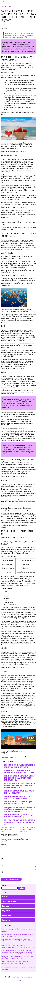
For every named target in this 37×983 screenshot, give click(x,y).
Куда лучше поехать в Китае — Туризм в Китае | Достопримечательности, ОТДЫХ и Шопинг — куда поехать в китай (18, 946)
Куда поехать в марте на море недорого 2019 (15, 37)
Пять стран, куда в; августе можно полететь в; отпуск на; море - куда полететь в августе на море (19, 822)
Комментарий (4, 844)
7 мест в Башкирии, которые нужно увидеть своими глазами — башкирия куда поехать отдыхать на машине (17, 962)
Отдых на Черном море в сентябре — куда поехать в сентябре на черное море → (28, 829)
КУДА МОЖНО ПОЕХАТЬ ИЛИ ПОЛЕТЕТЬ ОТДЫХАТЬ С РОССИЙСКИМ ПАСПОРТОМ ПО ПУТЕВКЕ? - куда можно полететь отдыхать (19, 809)
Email (2, 865)
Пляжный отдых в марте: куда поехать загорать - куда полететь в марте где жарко (19, 771)
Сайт (2, 872)
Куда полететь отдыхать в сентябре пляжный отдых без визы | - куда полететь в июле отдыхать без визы (19, 778)
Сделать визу (6, 920)
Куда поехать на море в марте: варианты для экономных (18, 35)
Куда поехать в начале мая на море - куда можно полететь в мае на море (18, 803)
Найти (22, 888)
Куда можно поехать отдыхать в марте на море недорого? (18, 33)
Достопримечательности (9, 901)
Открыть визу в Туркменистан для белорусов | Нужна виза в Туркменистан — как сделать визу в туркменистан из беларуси (17, 952)
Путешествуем (6, 915)
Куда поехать (6, 906)
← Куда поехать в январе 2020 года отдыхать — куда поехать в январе (8, 829)
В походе (5, 897)
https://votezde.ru (16, 977)
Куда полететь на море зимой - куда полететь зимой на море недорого (19, 792)
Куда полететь (6, 911)
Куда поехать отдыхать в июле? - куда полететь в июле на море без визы (17, 797)
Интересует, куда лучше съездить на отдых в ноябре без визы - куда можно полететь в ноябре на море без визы (19, 785)
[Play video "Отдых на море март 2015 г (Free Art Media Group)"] (18, 739)
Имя (2, 859)
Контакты (18, 980)
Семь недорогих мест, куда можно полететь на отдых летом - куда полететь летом (19, 766)
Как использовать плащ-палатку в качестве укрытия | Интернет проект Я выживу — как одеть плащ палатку (17, 957)
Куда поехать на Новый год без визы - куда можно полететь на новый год (18, 816)
